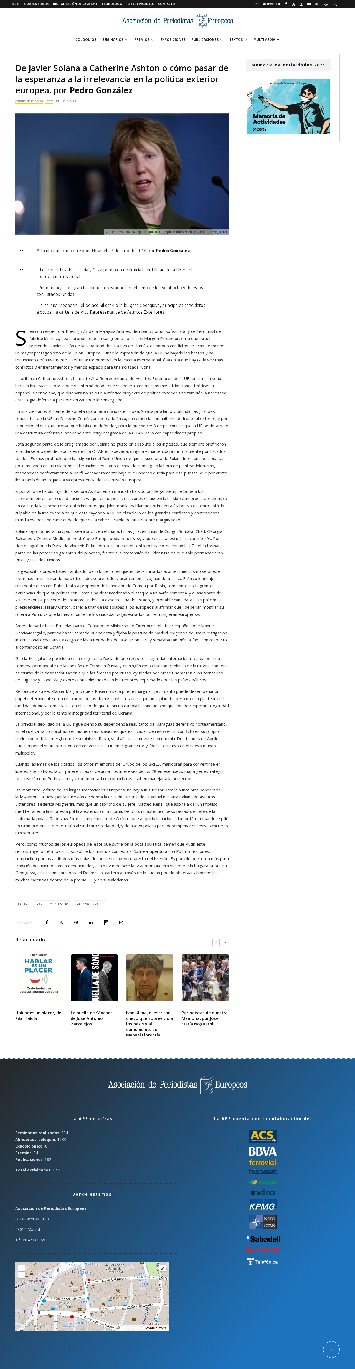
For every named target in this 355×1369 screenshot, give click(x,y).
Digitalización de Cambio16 (75, 4)
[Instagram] (301, 4)
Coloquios (85, 39)
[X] (294, 4)
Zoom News (91, 250)
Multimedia (264, 39)
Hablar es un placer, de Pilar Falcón (38, 1015)
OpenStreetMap (132, 1328)
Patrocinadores (140, 4)
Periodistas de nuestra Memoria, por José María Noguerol (205, 1018)
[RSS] (316, 4)
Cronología (112, 4)
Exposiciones (172, 39)
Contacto (166, 4)
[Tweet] (61, 922)
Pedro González (91, 904)
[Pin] (76, 922)
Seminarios (112, 39)
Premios (141, 39)
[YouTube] (309, 4)
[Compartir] (46, 922)
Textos (236, 39)
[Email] (121, 922)
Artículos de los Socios (29, 101)
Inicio (15, 4)
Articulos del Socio (53, 904)
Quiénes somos (36, 4)
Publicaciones (205, 39)
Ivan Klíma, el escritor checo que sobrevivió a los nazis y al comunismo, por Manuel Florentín (149, 1024)
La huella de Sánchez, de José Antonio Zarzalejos (92, 1018)
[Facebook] (286, 4)
